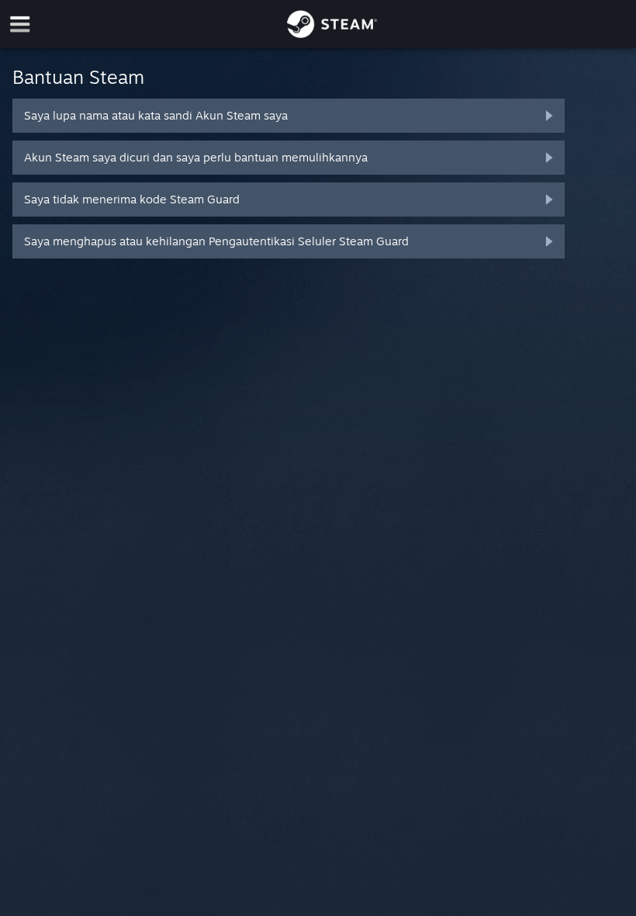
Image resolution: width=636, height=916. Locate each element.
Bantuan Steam (78, 76)
